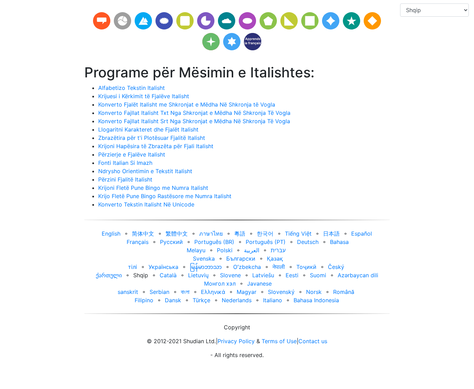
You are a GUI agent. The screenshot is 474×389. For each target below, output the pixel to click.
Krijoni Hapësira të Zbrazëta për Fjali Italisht (155, 146)
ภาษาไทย (211, 233)
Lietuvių (198, 275)
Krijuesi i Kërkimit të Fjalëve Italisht (143, 96)
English (111, 233)
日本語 (331, 233)
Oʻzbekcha (247, 266)
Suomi (318, 275)
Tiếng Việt (298, 233)
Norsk (314, 291)
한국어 (265, 233)
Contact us (312, 341)
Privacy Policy (236, 341)
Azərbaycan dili (358, 275)
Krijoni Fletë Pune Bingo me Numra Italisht (153, 187)
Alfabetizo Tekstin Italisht (131, 87)
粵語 (239, 233)
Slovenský (281, 291)
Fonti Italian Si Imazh (125, 162)
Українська (163, 266)
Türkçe (201, 300)
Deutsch (308, 241)
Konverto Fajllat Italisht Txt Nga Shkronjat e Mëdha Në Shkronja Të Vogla (194, 112)
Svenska (204, 258)
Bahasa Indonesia (316, 300)
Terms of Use (279, 341)
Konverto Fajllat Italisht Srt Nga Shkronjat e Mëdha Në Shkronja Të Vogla (194, 121)
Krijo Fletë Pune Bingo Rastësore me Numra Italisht (164, 196)
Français (138, 241)
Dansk (173, 300)
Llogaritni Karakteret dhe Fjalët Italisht (148, 129)
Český (336, 266)
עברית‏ (278, 250)
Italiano (272, 300)
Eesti (292, 275)
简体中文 (143, 233)
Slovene (230, 275)
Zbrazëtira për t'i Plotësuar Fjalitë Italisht (151, 137)
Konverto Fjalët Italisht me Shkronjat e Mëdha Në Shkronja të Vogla (186, 104)
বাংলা (185, 291)
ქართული (109, 275)
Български (240, 258)
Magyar (246, 291)
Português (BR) (214, 241)
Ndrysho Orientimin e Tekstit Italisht (145, 171)
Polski (224, 250)
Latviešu (263, 275)
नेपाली (278, 266)
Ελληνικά (213, 291)
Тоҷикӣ (306, 266)
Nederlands (237, 300)
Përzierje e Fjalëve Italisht (131, 154)
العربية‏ (251, 250)
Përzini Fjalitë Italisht (125, 179)
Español (361, 233)
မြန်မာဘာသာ (206, 266)
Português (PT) (266, 241)
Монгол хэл (220, 283)
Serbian (159, 291)
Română (343, 291)
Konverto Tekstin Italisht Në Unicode (146, 204)
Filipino (144, 300)
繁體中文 (177, 233)
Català (168, 275)
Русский (171, 241)
